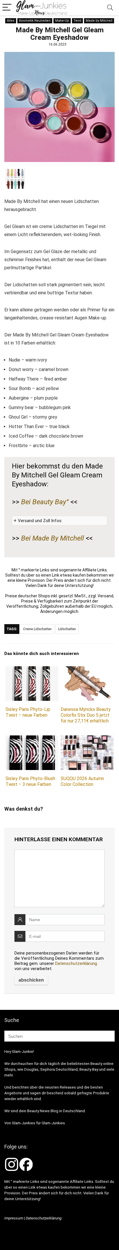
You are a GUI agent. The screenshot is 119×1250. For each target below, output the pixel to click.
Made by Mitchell (99, 20)
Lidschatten (67, 629)
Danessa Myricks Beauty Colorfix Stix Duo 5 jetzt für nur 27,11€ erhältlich (86, 715)
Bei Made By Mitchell (52, 538)
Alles (10, 20)
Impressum (13, 1218)
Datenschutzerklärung (76, 963)
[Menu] (7, 7)
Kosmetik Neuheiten (35, 20)
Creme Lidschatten (37, 629)
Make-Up (62, 20)
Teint (77, 20)
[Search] (110, 7)
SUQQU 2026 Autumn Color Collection (82, 781)
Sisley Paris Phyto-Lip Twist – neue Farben (27, 712)
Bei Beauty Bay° (45, 502)
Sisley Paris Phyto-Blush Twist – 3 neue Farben (30, 781)
